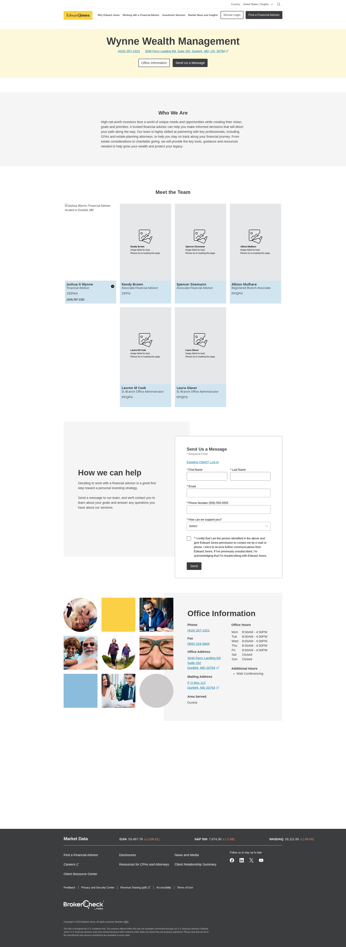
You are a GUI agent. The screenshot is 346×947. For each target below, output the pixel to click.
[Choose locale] (272, 4)
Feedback (69, 887)
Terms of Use (185, 887)
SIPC (126, 922)
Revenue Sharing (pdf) (135, 887)
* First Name (195, 469)
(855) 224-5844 (198, 643)
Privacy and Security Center (97, 887)
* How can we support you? (204, 519)
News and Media (187, 855)
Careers (71, 864)
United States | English (256, 4)
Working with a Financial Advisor (141, 15)
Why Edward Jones (109, 15)
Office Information (154, 63)
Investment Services (173, 15)
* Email (191, 486)
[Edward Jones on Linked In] (241, 860)
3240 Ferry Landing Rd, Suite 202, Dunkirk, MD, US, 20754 (186, 51)
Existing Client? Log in (203, 462)
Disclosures (127, 855)
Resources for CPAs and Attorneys (144, 864)
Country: (236, 4)
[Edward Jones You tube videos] (261, 860)
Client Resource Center (80, 874)
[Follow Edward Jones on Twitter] (251, 860)
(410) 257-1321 (129, 51)
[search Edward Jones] (278, 4)
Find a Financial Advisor (264, 14)
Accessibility (163, 887)
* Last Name (238, 469)
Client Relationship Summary (195, 864)
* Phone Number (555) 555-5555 (207, 502)
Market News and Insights (203, 15)
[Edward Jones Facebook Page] (232, 860)
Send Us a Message (190, 63)
